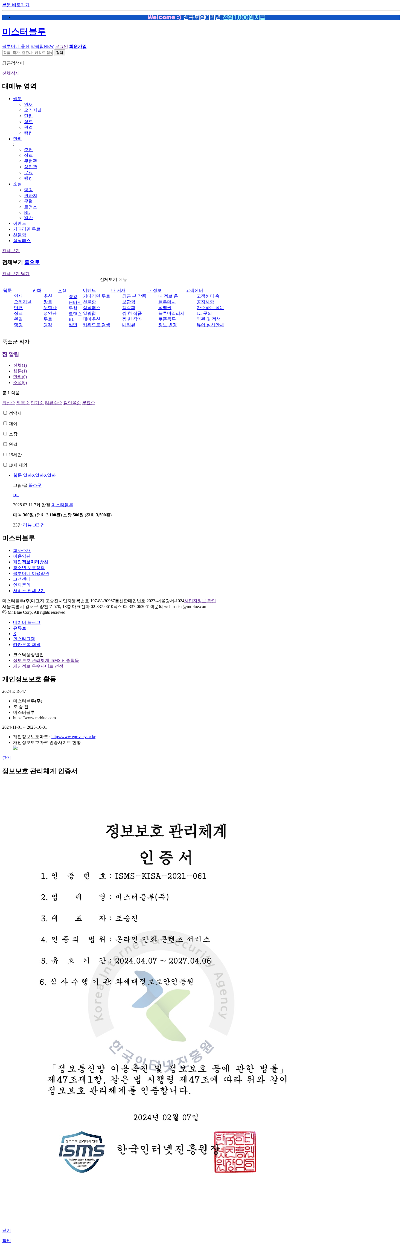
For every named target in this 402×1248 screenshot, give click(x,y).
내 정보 (154, 290)
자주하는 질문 (210, 307)
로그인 (61, 46)
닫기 (6, 758)
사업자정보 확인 (200, 600)
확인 (6, 1240)
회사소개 (22, 550)
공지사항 (205, 301)
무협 (28, 201)
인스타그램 (24, 638)
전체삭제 (11, 73)
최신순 (8, 402)
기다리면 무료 (26, 229)
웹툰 (17, 98)
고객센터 (194, 290)
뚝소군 (35, 485)
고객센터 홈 (208, 296)
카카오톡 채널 (26, 644)
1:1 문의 (204, 313)
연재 (28, 104)
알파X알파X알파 (34, 475)
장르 (28, 121)
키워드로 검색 (96, 324)
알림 (14, 354)
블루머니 (167, 301)
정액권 (164, 307)
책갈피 (128, 307)
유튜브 (19, 628)
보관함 (128, 301)
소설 (17, 184)
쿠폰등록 (167, 319)
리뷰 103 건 (34, 525)
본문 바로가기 (16, 4)
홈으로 (32, 262)
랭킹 (28, 133)
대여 (13, 423)
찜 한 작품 (132, 313)
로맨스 (30, 207)
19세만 (15, 454)
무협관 (30, 161)
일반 (28, 217)
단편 (28, 116)
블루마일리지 (171, 313)
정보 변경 (167, 324)
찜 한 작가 (132, 319)
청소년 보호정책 (29, 567)
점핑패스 (22, 240)
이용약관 (22, 556)
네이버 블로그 (26, 622)
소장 (13, 434)
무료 (28, 172)
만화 (17, 138)
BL (27, 212)
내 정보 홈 (168, 296)
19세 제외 (18, 465)
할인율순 (72, 402)
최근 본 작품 (134, 296)
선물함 (19, 234)
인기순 (37, 402)
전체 (20, 365)
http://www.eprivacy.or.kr (73, 736)
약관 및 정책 (209, 319)
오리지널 (33, 110)
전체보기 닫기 (16, 273)
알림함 (42, 46)
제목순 (23, 402)
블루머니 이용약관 (31, 573)
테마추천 (91, 319)
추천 (28, 149)
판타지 (30, 195)
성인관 (30, 166)
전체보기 (11, 250)
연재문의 (22, 585)
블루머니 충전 (16, 46)
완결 (28, 127)
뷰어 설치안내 (210, 324)
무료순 (88, 402)
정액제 (15, 413)
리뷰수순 (53, 402)
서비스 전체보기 (29, 590)
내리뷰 (128, 324)
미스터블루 (24, 31)
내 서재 (118, 290)
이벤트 (19, 223)
